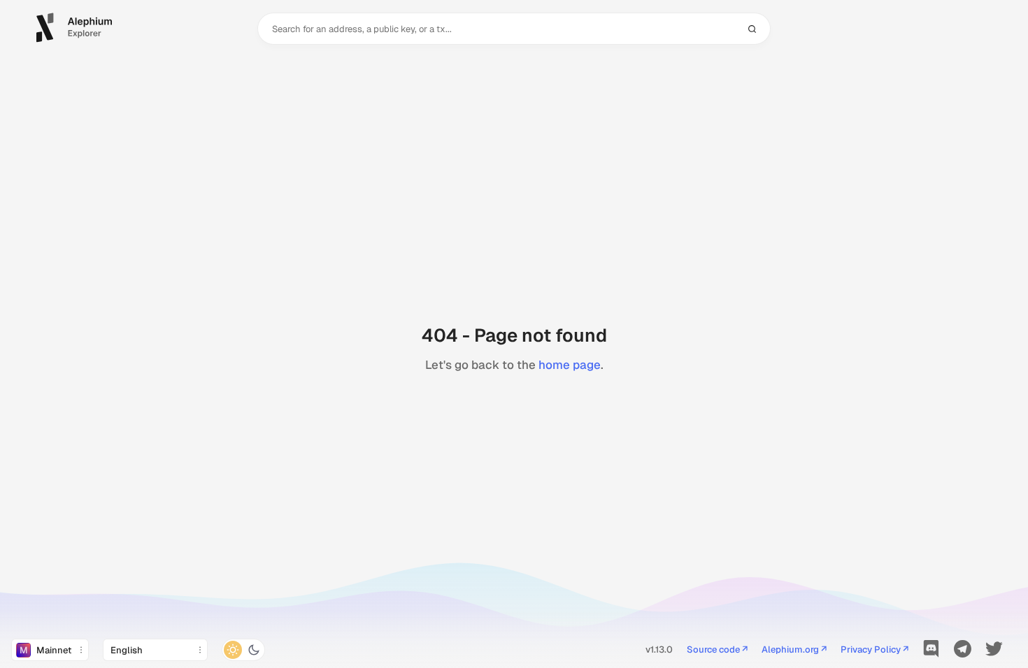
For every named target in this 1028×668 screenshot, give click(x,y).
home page (569, 364)
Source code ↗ (717, 650)
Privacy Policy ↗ (874, 650)
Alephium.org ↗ (794, 650)
